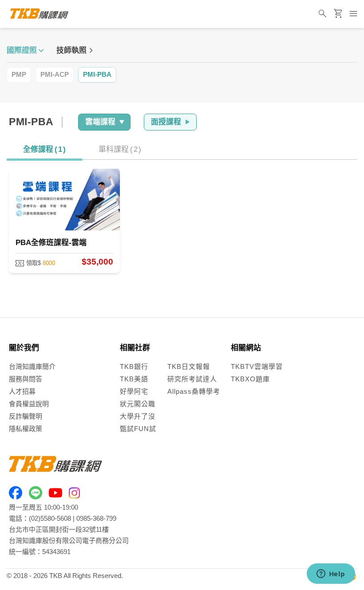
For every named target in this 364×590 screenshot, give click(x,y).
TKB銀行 (134, 366)
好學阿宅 (134, 391)
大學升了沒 (137, 416)
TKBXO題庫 (250, 379)
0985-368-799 (96, 518)
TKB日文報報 (188, 366)
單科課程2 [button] (120, 149)
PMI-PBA (97, 74)
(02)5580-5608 (50, 518)
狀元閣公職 (137, 404)
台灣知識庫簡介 (32, 366)
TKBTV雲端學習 (257, 366)
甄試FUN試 (138, 428)
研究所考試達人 (192, 379)
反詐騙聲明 (25, 416)
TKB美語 (134, 379)
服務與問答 (25, 379)
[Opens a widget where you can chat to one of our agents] (330, 574)
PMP (19, 74)
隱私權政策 (25, 428)
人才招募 (22, 391)
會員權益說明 (29, 404)
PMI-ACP (54, 74)
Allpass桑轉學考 (193, 391)
